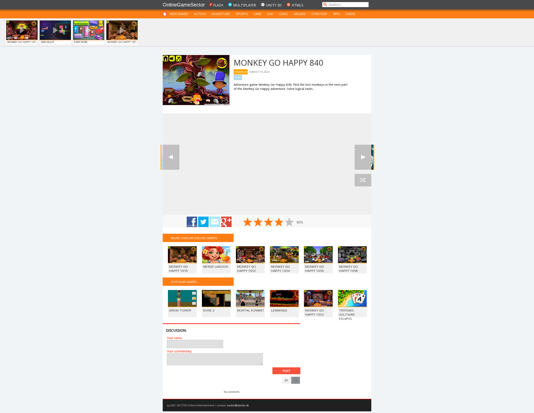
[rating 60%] (268, 222)
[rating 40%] (258, 222)
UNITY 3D (274, 5)
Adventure (240, 72)
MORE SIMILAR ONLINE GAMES (194, 238)
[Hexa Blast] (363, 157)
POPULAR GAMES (184, 282)
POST (286, 371)
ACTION (200, 14)
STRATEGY (319, 14)
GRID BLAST (47, 42)
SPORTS (242, 14)
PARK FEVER (80, 42)
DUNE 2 (208, 310)
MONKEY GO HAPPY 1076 (178, 268)
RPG (336, 14)
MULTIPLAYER (244, 5)
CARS (257, 14)
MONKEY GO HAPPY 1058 (348, 268)
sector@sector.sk (238, 405)
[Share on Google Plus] (226, 222)
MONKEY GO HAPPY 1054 (280, 268)
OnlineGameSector (184, 5)
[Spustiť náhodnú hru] (363, 180)
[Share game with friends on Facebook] (192, 222)
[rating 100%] (289, 222)
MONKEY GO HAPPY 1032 (314, 312)
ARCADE (300, 14)
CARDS (350, 14)
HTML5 (297, 5)
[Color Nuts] (171, 157)
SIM (270, 14)
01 (286, 380)
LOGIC (283, 14)
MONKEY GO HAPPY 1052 (246, 268)
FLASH (218, 5)
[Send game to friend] (215, 222)
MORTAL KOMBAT (250, 310)
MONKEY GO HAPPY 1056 (314, 268)
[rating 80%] (279, 222)
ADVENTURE (221, 14)
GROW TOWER (180, 310)
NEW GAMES (179, 14)
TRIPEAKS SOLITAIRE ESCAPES (347, 314)
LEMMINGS (279, 310)
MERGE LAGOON (215, 266)
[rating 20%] (247, 222)
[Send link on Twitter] (203, 222)
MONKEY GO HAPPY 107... (22, 42)
